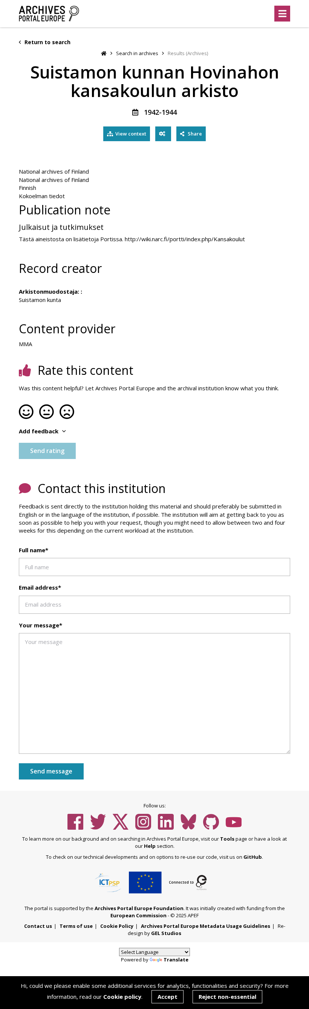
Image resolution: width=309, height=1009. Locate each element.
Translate (176, 959)
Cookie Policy (116, 926)
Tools (227, 838)
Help (150, 846)
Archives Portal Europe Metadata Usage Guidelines (205, 926)
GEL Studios (166, 933)
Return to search (46, 42)
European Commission (138, 915)
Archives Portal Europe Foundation (139, 908)
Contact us (38, 926)
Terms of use (76, 926)
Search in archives (137, 53)
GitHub (252, 856)
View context (130, 133)
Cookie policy (122, 996)
